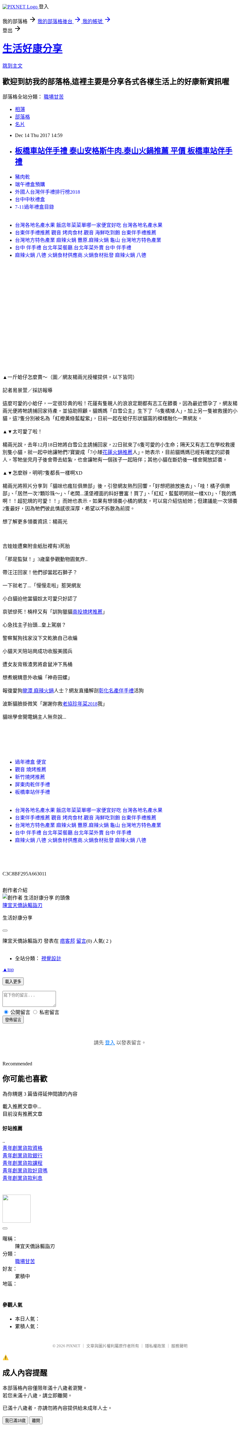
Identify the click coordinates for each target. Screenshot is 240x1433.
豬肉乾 (22, 177)
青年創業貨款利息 (22, 1178)
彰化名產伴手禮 (116, 690)
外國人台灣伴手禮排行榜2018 (47, 192)
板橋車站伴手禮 (32, 792)
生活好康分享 (32, 48)
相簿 (20, 109)
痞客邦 (67, 941)
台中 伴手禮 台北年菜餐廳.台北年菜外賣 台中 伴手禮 (73, 247)
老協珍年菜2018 (80, 703)
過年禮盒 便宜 (30, 762)
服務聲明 (179, 1346)
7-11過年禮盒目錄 (34, 207)
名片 (20, 124)
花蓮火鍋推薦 (117, 452)
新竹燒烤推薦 (30, 777)
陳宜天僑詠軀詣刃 (22, 905)
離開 (36, 1420)
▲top (8, 969)
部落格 (22, 117)
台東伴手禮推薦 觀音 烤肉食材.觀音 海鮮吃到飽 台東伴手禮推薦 (85, 232)
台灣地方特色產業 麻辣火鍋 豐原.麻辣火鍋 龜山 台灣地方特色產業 (88, 240)
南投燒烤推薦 (87, 612)
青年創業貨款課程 (22, 1163)
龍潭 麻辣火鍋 (38, 690)
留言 (81, 941)
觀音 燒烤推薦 (30, 769)
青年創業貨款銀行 (22, 1155)
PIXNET (73, 1346)
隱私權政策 (155, 1346)
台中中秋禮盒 (30, 199)
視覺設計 (51, 958)
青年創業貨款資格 (22, 1148)
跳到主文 (12, 66)
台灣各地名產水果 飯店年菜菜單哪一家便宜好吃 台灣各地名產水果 (88, 225)
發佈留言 (13, 1019)
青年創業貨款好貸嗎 (25, 1170)
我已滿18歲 (15, 1420)
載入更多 (13, 981)
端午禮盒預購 (30, 184)
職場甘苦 (54, 96)
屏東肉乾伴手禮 (32, 784)
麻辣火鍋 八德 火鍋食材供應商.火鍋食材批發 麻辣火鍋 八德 (80, 255)
